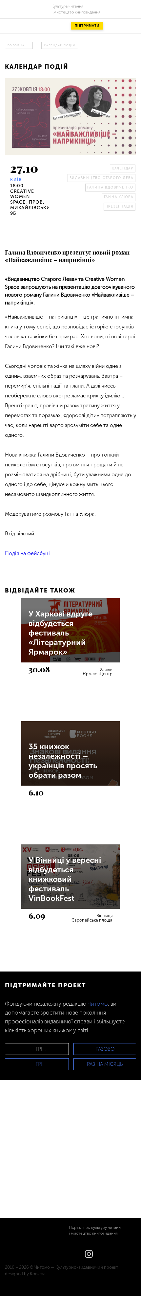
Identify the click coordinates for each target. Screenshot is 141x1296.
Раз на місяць (105, 1064)
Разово (104, 1049)
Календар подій (59, 45)
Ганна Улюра (118, 197)
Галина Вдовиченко (110, 188)
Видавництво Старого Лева (101, 178)
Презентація (119, 207)
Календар (122, 168)
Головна (16, 45)
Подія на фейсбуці (27, 553)
